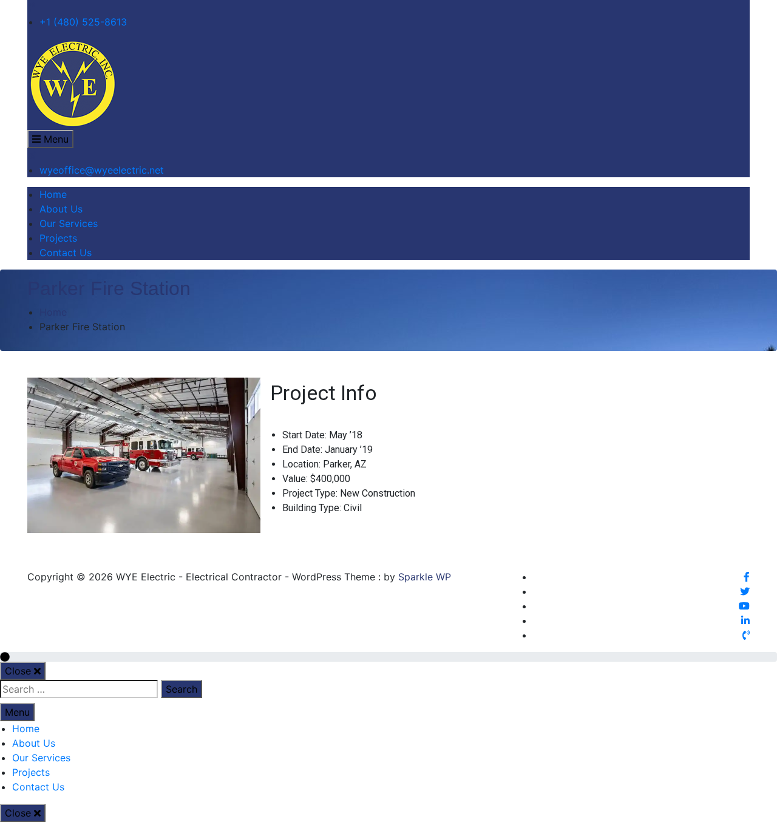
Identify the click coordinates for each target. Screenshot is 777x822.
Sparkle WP (424, 577)
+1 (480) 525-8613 (83, 22)
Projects (58, 238)
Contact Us (65, 252)
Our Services (68, 223)
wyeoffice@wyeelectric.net (101, 170)
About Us (61, 209)
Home (53, 194)
